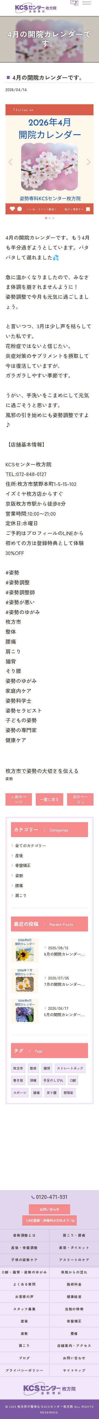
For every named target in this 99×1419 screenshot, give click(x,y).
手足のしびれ (53, 1080)
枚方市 (18, 1068)
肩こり (21, 895)
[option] (50, 159)
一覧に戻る (49, 799)
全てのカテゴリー (30, 845)
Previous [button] (11, 161)
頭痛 (33, 1080)
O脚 (73, 1080)
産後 (19, 855)
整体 (33, 1068)
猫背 (46, 1068)
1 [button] (46, 218)
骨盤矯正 (23, 865)
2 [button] (50, 218)
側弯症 (68, 1092)
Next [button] (88, 161)
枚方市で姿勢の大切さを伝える (42, 770)
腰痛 (19, 885)
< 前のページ (18, 799)
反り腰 (52, 1092)
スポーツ (19, 1092)
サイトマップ (74, 1370)
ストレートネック (70, 1068)
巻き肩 (18, 1080)
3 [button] (53, 218)
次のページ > (80, 799)
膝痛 (36, 1092)
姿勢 (9, 778)
